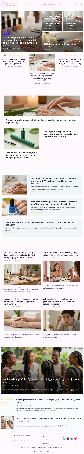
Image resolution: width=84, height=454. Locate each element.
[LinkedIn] (71, 438)
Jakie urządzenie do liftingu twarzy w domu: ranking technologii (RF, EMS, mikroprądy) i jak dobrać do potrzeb (19, 255)
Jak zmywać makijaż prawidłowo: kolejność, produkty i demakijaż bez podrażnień (72, 21)
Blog (62, 447)
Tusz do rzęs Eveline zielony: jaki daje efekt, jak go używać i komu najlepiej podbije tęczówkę (21, 155)
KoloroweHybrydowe (40, 452)
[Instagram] (75, 438)
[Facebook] (64, 438)
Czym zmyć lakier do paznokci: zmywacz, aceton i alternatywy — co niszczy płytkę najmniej (52, 21)
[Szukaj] (81, 5)
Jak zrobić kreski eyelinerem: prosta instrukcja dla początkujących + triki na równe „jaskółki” (49, 418)
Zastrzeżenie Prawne (42, 447)
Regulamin (23, 447)
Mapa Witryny (56, 447)
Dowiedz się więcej (37, 191)
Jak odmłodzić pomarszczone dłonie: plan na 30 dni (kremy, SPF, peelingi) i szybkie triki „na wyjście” (53, 181)
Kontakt (49, 447)
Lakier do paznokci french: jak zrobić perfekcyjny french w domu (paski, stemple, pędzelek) (42, 77)
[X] (68, 438)
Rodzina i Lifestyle (68, 4)
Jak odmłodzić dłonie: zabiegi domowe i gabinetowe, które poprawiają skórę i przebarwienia (21, 301)
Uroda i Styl (33, 4)
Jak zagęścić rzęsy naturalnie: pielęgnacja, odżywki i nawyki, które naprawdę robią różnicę (61, 133)
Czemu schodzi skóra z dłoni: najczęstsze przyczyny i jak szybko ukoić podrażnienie (14, 61)
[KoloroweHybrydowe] (9, 4)
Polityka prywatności (31, 447)
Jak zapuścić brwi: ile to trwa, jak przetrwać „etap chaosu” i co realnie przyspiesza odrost (58, 301)
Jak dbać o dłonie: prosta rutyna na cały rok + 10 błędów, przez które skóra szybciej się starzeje (62, 44)
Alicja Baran (7, 48)
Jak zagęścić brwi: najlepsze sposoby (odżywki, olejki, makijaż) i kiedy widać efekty (70, 61)
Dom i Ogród (49, 4)
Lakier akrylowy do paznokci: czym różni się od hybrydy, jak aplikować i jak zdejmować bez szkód (20, 41)
